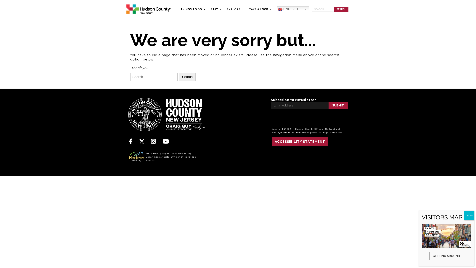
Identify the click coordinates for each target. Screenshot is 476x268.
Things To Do (191, 9)
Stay (214, 9)
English (290, 9)
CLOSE (469, 215)
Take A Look (258, 9)
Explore (233, 9)
